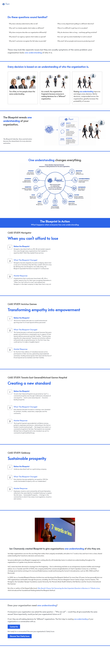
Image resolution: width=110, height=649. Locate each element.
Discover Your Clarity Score (19, 636)
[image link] (6, 4)
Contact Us (14, 627)
